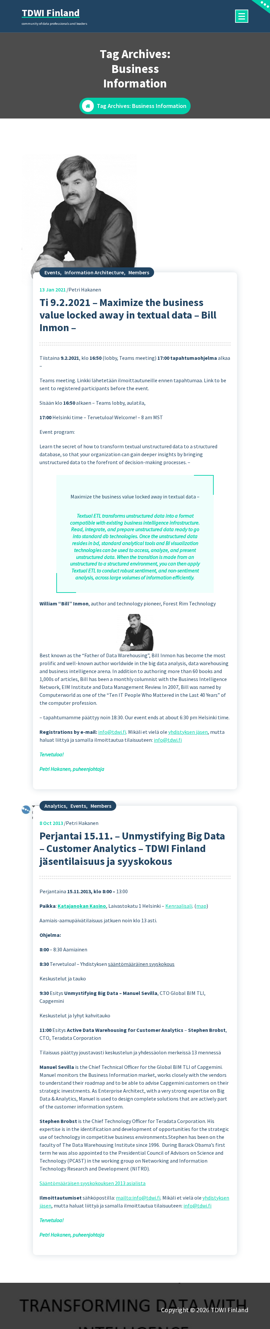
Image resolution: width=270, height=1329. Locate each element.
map (201, 906)
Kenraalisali (178, 906)
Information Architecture (94, 272)
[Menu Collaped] (241, 16)
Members (138, 272)
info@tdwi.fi (112, 732)
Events (52, 272)
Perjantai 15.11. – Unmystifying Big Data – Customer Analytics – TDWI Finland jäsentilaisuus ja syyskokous (132, 848)
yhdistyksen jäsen (188, 732)
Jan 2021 (53, 289)
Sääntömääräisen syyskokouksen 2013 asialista (93, 1183)
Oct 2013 (51, 823)
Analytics (55, 805)
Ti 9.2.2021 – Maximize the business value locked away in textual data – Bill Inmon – (128, 315)
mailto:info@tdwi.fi (138, 1197)
